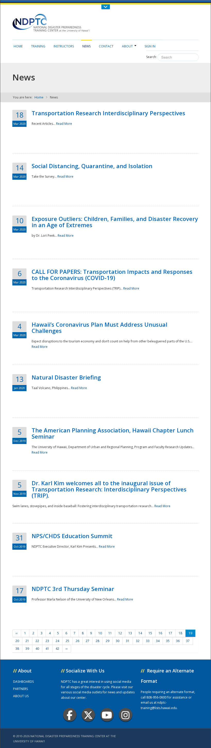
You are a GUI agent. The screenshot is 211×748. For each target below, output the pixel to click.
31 (127, 641)
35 (168, 641)
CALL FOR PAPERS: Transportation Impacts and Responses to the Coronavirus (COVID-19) (112, 275)
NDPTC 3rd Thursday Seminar (73, 589)
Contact (106, 46)
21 (27, 641)
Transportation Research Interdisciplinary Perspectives (108, 113)
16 (160, 633)
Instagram (125, 714)
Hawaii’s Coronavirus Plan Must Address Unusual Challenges (99, 327)
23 (47, 641)
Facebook (69, 714)
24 (57, 641)
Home (18, 46)
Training (38, 46)
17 (170, 633)
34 (158, 641)
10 (100, 633)
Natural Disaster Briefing (66, 377)
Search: (151, 57)
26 (77, 641)
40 (37, 648)
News (86, 46)
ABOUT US (21, 696)
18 (180, 633)
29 (107, 641)
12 (120, 633)
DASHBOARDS (23, 681)
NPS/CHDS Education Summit (72, 536)
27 (87, 641)
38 (17, 648)
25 (67, 641)
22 (37, 641)
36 (178, 641)
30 (117, 641)
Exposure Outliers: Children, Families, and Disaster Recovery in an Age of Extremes (115, 222)
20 (17, 641)
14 (140, 633)
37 (188, 641)
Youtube (107, 714)
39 (27, 648)
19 (190, 633)
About (127, 46)
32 (137, 641)
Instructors (64, 46)
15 (150, 633)
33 (148, 641)
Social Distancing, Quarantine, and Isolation (92, 166)
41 (47, 648)
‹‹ (17, 633)
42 (57, 648)
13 (130, 633)
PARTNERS (20, 689)
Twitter (88, 714)
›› (67, 648)
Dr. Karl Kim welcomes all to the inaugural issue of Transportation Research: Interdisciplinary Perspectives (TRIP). (109, 489)
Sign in (150, 46)
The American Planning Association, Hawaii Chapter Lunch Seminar (113, 433)
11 (110, 633)
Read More (64, 123)
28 (97, 641)
